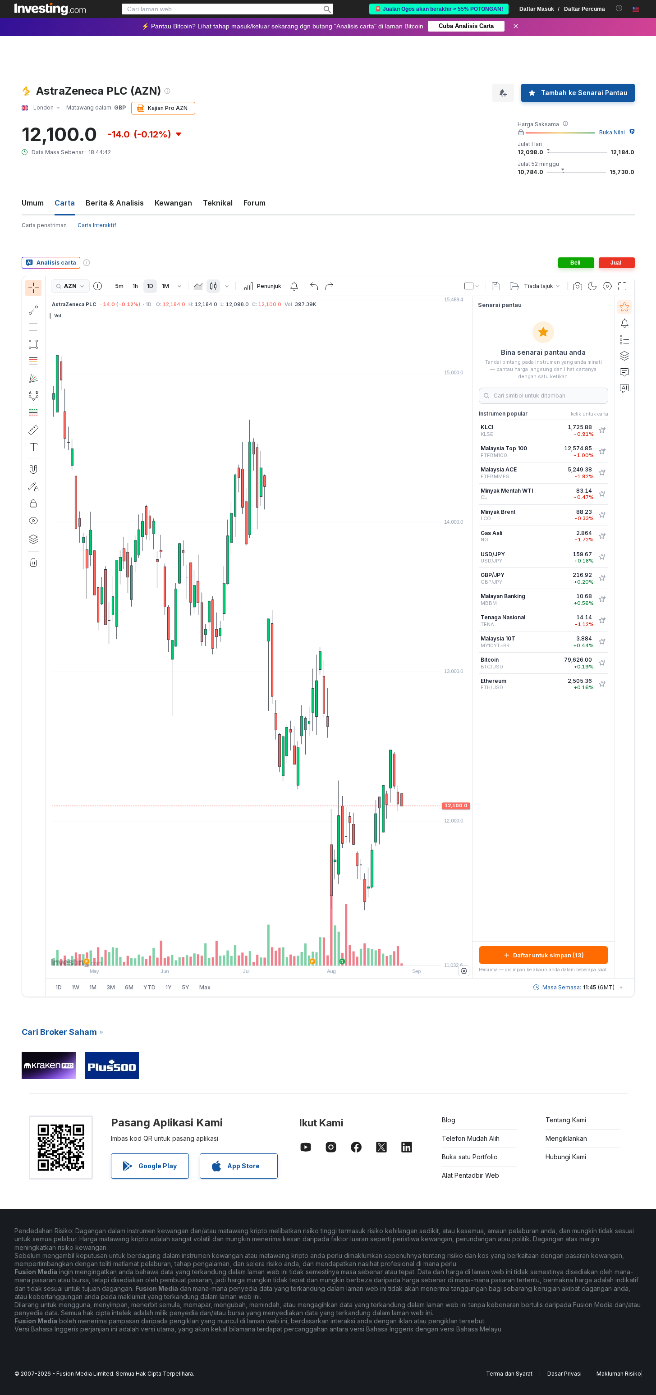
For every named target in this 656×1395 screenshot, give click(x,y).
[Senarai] (624, 339)
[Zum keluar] (234, 954)
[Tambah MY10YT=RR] (602, 642)
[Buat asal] (314, 286)
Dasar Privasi (564, 1373)
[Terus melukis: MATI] (33, 486)
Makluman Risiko (618, 1373)
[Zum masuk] (246, 954)
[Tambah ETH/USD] (602, 684)
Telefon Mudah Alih (471, 1138)
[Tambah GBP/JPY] (602, 578)
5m (119, 286)
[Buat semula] (329, 286)
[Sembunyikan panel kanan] (469, 637)
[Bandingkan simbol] (98, 286)
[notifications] (619, 8)
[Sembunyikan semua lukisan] (33, 520)
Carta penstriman (44, 225)
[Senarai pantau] (624, 307)
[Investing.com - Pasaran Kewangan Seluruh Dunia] (50, 9)
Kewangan (173, 202)
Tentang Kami (566, 1120)
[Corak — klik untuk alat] (33, 396)
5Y (185, 987)
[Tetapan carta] (607, 286)
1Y (168, 987)
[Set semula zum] (283, 954)
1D (150, 286)
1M (165, 286)
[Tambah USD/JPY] (602, 557)
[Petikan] (577, 286)
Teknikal (218, 202)
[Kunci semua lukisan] (33, 503)
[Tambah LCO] (602, 515)
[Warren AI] (624, 388)
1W (75, 987)
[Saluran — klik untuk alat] (33, 327)
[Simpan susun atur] (496, 286)
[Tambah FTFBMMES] (602, 473)
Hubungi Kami (566, 1157)
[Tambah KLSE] (602, 430)
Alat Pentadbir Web (470, 1175)
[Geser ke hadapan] (271, 954)
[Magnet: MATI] (33, 469)
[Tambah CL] (602, 494)
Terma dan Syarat (509, 1373)
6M (129, 987)
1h (135, 286)
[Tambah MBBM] (602, 599)
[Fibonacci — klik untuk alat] (33, 361)
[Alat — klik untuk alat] (33, 430)
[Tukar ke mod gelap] (592, 286)
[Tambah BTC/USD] (602, 663)
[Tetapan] (464, 970)
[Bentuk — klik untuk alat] (33, 344)
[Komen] (624, 372)
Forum (254, 202)
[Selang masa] (179, 286)
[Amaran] (624, 323)
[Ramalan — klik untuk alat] (33, 413)
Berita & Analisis (115, 202)
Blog (448, 1120)
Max (205, 987)
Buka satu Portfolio (470, 1157)
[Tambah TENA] (602, 620)
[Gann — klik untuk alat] (33, 378)
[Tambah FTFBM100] (602, 451)
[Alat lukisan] (48, 636)
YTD (149, 987)
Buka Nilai (612, 132)
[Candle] (213, 286)
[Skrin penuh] (622, 286)
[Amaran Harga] (294, 286)
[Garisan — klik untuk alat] (33, 310)
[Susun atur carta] (472, 286)
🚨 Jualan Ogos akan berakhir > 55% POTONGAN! (439, 9)
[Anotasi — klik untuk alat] (33, 447)
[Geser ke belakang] (259, 954)
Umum (33, 202)
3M (110, 987)
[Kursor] (33, 288)
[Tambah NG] (602, 536)
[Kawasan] (198, 286)
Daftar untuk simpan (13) (548, 955)
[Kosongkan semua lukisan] (33, 562)
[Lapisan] (33, 539)
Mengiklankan (566, 1138)
